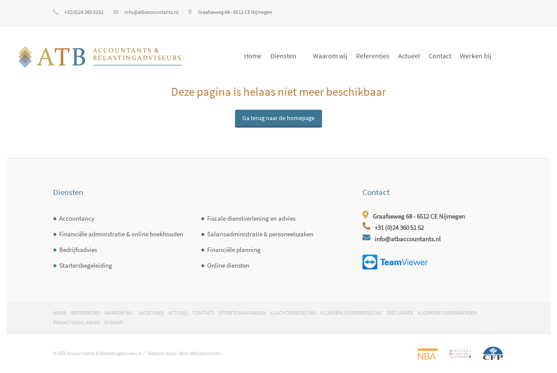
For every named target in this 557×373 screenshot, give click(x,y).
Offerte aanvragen (242, 312)
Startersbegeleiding (85, 265)
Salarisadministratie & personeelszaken (260, 234)
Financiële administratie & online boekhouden (121, 234)
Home (253, 55)
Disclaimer (399, 312)
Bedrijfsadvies (78, 249)
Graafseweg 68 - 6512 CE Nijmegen (235, 12)
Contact (440, 55)
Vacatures (151, 312)
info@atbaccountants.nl (151, 12)
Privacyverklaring (76, 322)
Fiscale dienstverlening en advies (251, 218)
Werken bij (475, 55)
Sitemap (113, 322)
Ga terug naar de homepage (278, 118)
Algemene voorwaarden (447, 312)
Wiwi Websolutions (200, 353)
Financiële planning (234, 249)
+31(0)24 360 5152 (84, 12)
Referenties (372, 55)
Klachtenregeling (293, 312)
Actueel (409, 55)
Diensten (283, 55)
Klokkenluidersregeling (351, 312)
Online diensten (228, 265)
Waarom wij (330, 55)
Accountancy (76, 218)
